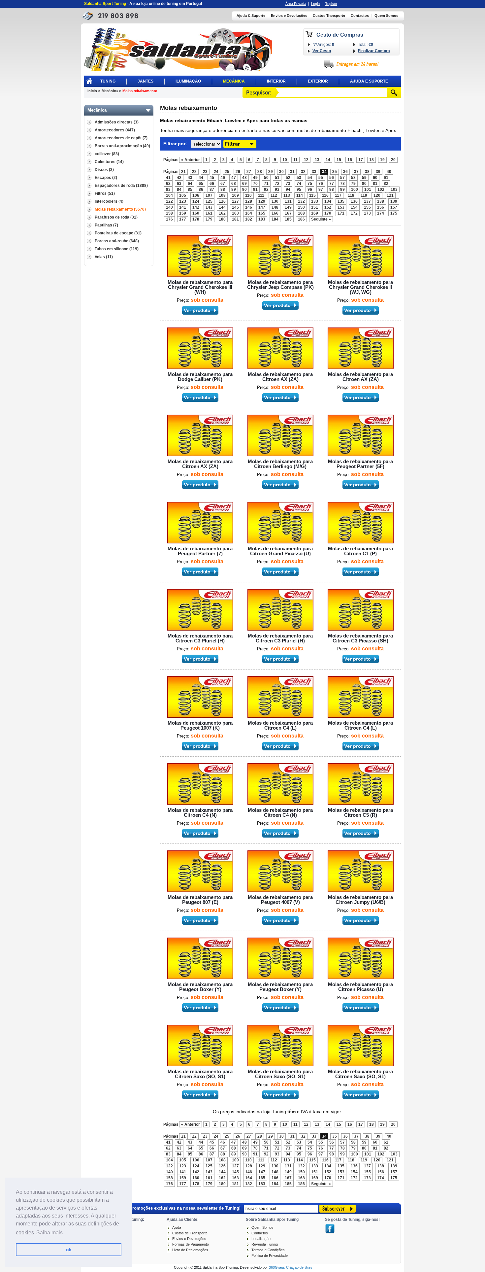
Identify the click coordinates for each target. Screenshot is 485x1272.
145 (235, 207)
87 (212, 189)
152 (327, 207)
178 (195, 219)
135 (341, 201)
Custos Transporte (329, 15)
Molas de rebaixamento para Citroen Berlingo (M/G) (280, 464)
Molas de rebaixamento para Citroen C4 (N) (200, 812)
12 (306, 159)
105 (182, 195)
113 (286, 195)
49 (255, 177)
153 (341, 207)
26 (238, 171)
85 (190, 189)
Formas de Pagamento (190, 1244)
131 (288, 201)
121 (390, 195)
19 (382, 159)
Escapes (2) (106, 177)
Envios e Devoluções (289, 15)
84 (179, 189)
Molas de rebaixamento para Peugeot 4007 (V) (280, 899)
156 (380, 207)
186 (301, 219)
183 (261, 219)
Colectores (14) (109, 161)
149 (288, 207)
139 (393, 201)
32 (303, 171)
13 (317, 159)
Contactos (360, 15)
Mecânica (234, 81)
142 (195, 207)
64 (190, 183)
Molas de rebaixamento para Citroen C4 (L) (280, 725)
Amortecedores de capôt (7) (121, 138)
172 (354, 213)
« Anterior (190, 159)
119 (364, 195)
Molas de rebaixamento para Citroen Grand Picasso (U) (280, 551)
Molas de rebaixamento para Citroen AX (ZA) (280, 376)
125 (209, 201)
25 (227, 171)
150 (301, 207)
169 (314, 213)
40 (389, 171)
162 (222, 213)
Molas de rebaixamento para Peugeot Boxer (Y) (200, 986)
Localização (261, 1239)
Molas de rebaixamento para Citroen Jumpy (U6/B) (360, 899)
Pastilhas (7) (106, 225)
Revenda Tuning (264, 1244)
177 (182, 219)
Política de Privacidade (269, 1255)
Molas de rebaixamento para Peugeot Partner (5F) (360, 464)
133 (314, 201)
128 (248, 201)
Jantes (145, 81)
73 (288, 183)
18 (371, 159)
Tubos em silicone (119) (117, 249)
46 (222, 177)
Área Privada (295, 4)
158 (169, 213)
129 (261, 201)
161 (209, 213)
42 (179, 177)
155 (367, 207)
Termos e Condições (268, 1250)
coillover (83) (107, 154)
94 (288, 189)
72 (277, 183)
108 (222, 195)
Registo (331, 4)
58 (353, 177)
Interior (276, 81)
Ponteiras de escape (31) (118, 233)
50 (266, 177)
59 (364, 177)
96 (309, 189)
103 (394, 189)
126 (222, 201)
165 (261, 213)
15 (339, 159)
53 (299, 177)
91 (255, 189)
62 (168, 183)
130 (275, 201)
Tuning (107, 81)
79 (353, 183)
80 (364, 183)
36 (345, 171)
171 (341, 213)
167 (288, 213)
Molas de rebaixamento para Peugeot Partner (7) (200, 551)
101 (367, 189)
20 (393, 159)
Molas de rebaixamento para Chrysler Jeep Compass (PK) (280, 284)
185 (288, 219)
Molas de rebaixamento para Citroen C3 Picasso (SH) (360, 638)
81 (375, 183)
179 (209, 219)
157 (393, 207)
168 (301, 213)
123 (182, 201)
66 (212, 183)
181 (235, 219)
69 (244, 183)
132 (301, 201)
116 (325, 195)
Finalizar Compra (374, 51)
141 (182, 207)
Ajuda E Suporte (369, 81)
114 (299, 195)
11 (295, 159)
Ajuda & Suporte (251, 15)
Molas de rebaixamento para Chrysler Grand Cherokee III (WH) (200, 287)
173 (367, 213)
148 (275, 207)
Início (92, 91)
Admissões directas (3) (117, 122)
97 (320, 189)
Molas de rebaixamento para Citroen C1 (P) (360, 551)
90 (244, 189)
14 (328, 159)
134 (327, 201)
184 (275, 219)
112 (274, 195)
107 (209, 195)
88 (222, 189)
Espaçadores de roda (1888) (121, 185)
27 (248, 171)
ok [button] (69, 1249)
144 (222, 207)
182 (248, 219)
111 (261, 195)
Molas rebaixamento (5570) (120, 209)
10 (284, 159)
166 (275, 213)
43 (190, 177)
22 (194, 171)
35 (334, 171)
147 (261, 207)
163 (235, 213)
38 (367, 171)
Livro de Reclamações (190, 1250)
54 (309, 177)
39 (378, 171)
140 (169, 207)
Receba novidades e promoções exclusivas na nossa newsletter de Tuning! (164, 1208)
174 (380, 213)
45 (212, 177)
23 (205, 171)
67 (222, 183)
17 (360, 159)
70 (255, 183)
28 (259, 171)
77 (331, 183)
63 (179, 183)
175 (393, 213)
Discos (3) (104, 169)
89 (233, 189)
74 (299, 183)
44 (201, 177)
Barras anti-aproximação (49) (122, 146)
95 (299, 189)
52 (288, 177)
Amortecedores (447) (115, 130)
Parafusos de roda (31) (116, 217)
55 (320, 177)
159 (182, 213)
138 (380, 201)
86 (201, 189)
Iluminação (188, 81)
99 (342, 189)
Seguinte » (321, 219)
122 (169, 201)
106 (195, 195)
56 (331, 177)
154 (354, 207)
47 (233, 177)
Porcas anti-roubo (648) (117, 241)
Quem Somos (386, 15)
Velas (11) (104, 257)
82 (386, 183)
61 (386, 177)
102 (380, 189)
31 (292, 171)
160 (195, 213)
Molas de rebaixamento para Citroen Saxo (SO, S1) (200, 1074)
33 (314, 171)
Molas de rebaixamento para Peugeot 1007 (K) (200, 725)
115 (312, 195)
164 (248, 213)
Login (315, 4)
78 (342, 183)
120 (376, 195)
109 (235, 195)
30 (281, 171)
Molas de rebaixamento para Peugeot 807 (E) (200, 899)
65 (201, 183)
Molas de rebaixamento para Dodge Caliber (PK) (200, 376)
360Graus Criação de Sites (290, 1267)
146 (248, 207)
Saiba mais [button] (49, 1232)
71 (266, 183)
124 (195, 201)
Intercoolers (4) (109, 201)
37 (356, 171)
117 (338, 195)
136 (354, 201)
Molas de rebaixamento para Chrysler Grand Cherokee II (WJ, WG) (360, 287)
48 (244, 177)
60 (375, 177)
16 (349, 159)
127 (235, 201)
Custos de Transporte (190, 1233)
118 (351, 195)
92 (266, 189)
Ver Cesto (321, 51)
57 (342, 177)
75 (309, 183)
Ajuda (176, 1227)
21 (183, 171)
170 (327, 213)
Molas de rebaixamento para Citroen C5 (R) (360, 812)
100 (354, 189)
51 (277, 177)
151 (314, 207)
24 (216, 171)
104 (169, 195)
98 (331, 189)
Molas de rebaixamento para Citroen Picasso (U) (360, 986)
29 (270, 171)
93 (277, 189)
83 (168, 189)
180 (222, 219)
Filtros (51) (105, 193)
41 (168, 177)
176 (169, 219)
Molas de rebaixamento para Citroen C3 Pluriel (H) (200, 638)
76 (320, 183)
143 (209, 207)
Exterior (318, 81)
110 (248, 195)
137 (367, 201)
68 (233, 183)
